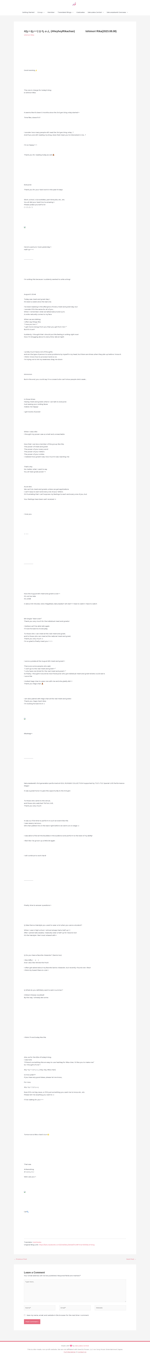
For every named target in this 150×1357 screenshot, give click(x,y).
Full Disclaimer (70, 1352)
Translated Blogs (64, 12)
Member (51, 12)
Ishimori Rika (29, 35)
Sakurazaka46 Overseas (116, 12)
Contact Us (82, 1352)
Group (40, 12)
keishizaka (37, 1242)
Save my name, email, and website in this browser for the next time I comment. (58, 1315)
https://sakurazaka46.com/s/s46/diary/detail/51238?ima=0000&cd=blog (67, 1245)
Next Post (131, 1259)
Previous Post (20, 1259)
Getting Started (28, 12)
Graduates (80, 12)
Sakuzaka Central (95, 12)
